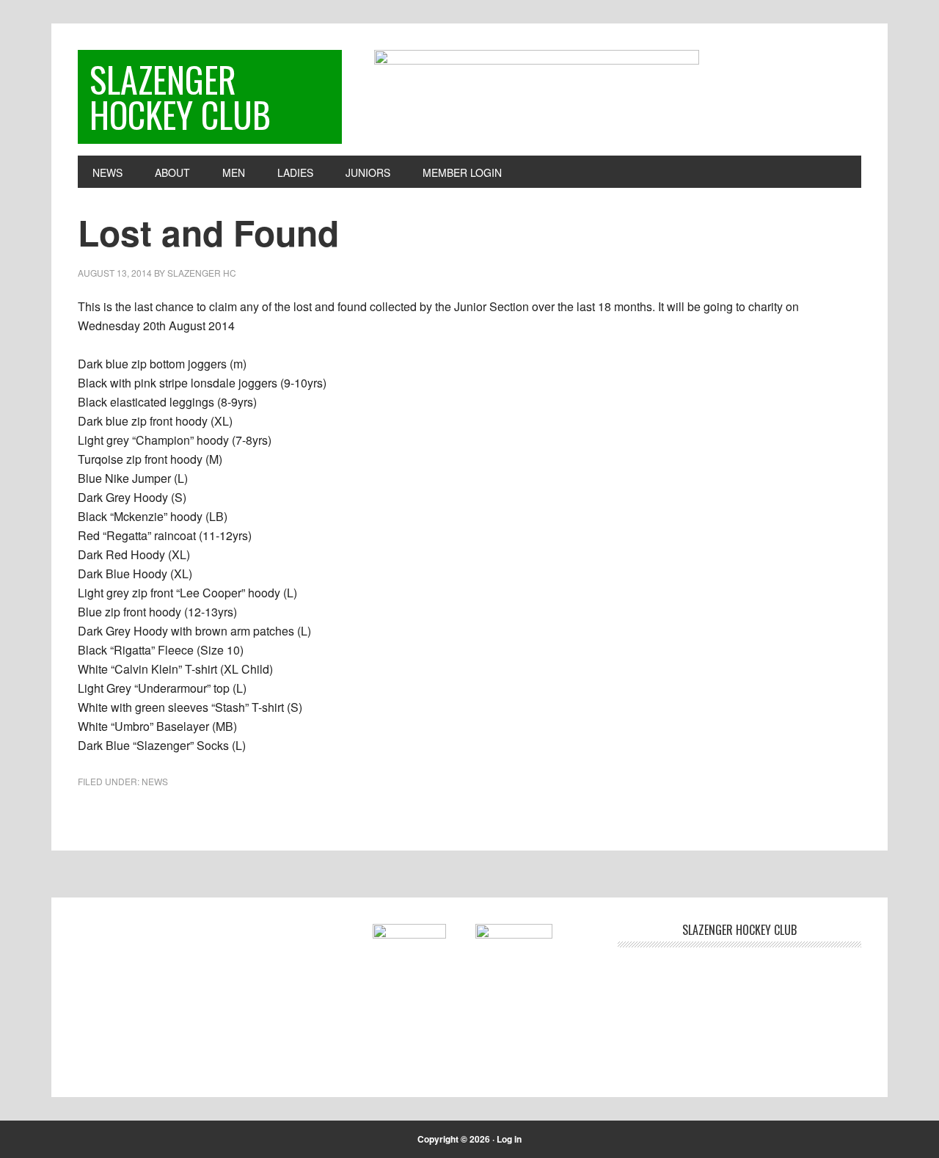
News (155, 781)
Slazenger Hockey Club (180, 96)
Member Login (462, 172)
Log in (509, 1139)
